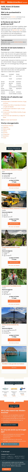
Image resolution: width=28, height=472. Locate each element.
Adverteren (3, 456)
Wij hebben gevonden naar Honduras (13, 364)
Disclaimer (17, 458)
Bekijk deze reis (14, 185)
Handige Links (10, 456)
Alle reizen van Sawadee (14, 226)
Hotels (4, 138)
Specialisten (6, 136)
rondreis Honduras (18, 42)
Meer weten (18, 465)
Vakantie (5, 131)
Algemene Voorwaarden (19, 456)
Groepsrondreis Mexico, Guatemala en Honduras (14, 208)
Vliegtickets (5, 127)
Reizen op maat (6, 129)
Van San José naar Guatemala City (10, 324)
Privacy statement (10, 458)
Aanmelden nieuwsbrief (9, 425)
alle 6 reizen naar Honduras (10, 120)
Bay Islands (15, 30)
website (5, 395)
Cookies (22, 458)
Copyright (3, 458)
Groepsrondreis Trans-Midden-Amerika (11, 286)
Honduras (13, 17)
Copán (20, 30)
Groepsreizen (6, 134)
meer (4, 394)
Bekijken (14, 367)
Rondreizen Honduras (8, 125)
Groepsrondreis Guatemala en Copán (11, 247)
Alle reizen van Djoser (14, 188)
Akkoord (6, 469)
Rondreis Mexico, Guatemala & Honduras (12, 170)
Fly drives (5, 132)
